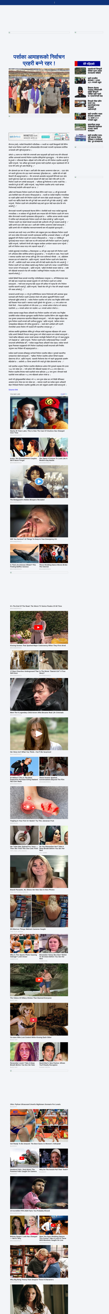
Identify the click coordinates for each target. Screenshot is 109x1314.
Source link (13, 390)
